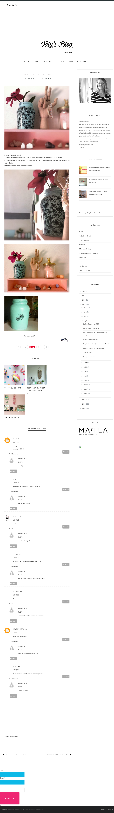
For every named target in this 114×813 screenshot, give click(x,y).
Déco (40, 74)
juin (85, 371)
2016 (84, 291)
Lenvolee (18, 439)
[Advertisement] (57, 16)
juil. (85, 367)
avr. (85, 380)
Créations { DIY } (29, 74)
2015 (84, 296)
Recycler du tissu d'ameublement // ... (36, 390)
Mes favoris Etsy (85, 249)
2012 (84, 400)
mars (85, 385)
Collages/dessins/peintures (88, 253)
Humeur (82, 244)
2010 (84, 408)
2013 (84, 304)
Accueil (2, 806)
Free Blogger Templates (34, 809)
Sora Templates (16, 809)
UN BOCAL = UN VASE (91, 328)
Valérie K (22, 459)
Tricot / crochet (84, 270)
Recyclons (47, 74)
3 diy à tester (87, 352)
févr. (85, 389)
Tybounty (18, 554)
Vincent (17, 666)
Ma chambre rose (13, 417)
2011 (84, 404)
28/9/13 (16, 442)
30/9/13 (16, 670)
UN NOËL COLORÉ (12, 388)
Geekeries (83, 266)
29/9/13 (16, 557)
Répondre (66, 452)
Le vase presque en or (91, 339)
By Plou (17, 517)
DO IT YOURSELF (50, 61)
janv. (85, 393)
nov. (85, 312)
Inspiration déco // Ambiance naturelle (96, 344)
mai (85, 376)
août (85, 363)
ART (81, 262)
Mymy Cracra (20, 629)
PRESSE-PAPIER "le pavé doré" (94, 348)
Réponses (14, 454)
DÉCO (36, 61)
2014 (84, 300)
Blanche (17, 591)
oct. (85, 316)
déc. (85, 307)
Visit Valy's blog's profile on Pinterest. (92, 213)
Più (15, 479)
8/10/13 (20, 462)
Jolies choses (84, 240)
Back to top (106, 810)
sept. (86, 321)
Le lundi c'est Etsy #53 (91, 324)
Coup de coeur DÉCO (90, 357)
